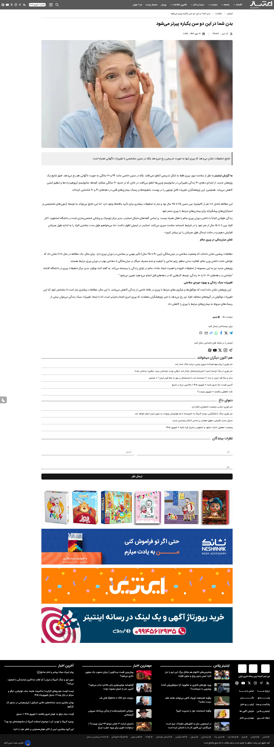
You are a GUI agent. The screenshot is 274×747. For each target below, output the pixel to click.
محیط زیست (151, 5)
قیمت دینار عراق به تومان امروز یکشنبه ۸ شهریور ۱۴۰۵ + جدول (45, 714)
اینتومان (254, 737)
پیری (214, 317)
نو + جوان (137, 5)
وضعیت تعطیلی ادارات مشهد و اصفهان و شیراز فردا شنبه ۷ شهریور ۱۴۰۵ (199, 427)
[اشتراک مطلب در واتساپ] (216, 335)
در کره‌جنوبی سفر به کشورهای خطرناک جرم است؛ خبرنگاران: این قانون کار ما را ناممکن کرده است (188, 726)
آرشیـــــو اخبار (247, 705)
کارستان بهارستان (163, 737)
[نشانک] (137, 547)
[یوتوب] (7, 4)
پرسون (193, 737)
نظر (228, 467)
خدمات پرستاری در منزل (96, 737)
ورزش (164, 5)
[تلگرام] (20, 4)
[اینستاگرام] (15, 4)
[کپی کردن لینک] (211, 334)
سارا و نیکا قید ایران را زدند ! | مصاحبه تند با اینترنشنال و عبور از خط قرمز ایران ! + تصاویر (191, 378)
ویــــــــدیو (264, 698)
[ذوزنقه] (137, 507)
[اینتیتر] (261, 4)
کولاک (147, 737)
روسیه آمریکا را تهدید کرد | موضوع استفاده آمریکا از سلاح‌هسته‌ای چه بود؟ (39, 722)
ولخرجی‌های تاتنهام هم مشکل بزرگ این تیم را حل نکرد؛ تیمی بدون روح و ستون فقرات (188, 674)
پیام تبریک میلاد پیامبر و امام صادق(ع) (55, 672)
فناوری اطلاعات (180, 5)
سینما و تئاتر (199, 5)
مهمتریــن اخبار (247, 718)
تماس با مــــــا (246, 691)
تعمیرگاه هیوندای (118, 737)
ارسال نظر (137, 476)
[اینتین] (137, 586)
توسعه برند (232, 737)
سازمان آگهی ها (247, 711)
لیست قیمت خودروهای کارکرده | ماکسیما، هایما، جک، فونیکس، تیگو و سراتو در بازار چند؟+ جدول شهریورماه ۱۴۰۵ (41, 693)
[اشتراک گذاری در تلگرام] (231, 334)
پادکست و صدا (263, 705)
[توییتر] (11, 4)
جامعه (227, 5)
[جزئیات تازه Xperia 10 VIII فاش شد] (144, 700)
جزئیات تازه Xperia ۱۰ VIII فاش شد (116, 698)
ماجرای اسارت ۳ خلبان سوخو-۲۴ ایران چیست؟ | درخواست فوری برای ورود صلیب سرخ (110, 726)
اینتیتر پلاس (221, 666)
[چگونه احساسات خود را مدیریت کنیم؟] (221, 713)
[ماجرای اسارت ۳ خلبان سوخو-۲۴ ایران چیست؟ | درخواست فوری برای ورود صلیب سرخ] (144, 726)
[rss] (24, 4)
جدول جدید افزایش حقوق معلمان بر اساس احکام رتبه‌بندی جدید (202, 421)
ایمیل (128, 452)
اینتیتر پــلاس (263, 711)
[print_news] (200, 333)
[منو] (51, 4)
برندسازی (205, 737)
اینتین (265, 737)
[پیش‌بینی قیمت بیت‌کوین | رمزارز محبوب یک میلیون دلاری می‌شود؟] (144, 674)
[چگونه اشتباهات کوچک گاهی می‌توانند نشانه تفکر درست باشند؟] (221, 700)
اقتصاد (239, 5)
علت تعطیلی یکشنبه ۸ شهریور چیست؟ (215, 392)
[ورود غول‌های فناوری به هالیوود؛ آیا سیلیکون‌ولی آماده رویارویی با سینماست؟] (221, 687)
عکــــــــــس (247, 698)
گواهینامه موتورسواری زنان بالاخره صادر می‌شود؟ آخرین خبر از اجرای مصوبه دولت (110, 687)
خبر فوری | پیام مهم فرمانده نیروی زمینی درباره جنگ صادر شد (204, 364)
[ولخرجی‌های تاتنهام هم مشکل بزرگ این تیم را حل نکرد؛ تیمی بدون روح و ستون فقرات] (221, 674)
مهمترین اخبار (142, 666)
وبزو (243, 737)
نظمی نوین (135, 737)
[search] (57, 4)
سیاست (214, 5)
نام (228, 452)
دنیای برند (218, 737)
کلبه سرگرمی (180, 737)
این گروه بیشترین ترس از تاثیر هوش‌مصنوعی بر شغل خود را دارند (43, 729)
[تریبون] (137, 625)
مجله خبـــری (263, 718)
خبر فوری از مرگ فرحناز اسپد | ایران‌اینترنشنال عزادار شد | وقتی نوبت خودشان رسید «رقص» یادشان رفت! (184, 371)
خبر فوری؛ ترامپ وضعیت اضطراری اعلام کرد (212, 407)
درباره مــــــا (263, 691)
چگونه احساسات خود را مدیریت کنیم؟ (193, 711)
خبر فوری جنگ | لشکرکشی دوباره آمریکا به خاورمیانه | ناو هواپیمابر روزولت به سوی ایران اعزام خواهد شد (184, 414)
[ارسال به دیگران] (206, 334)
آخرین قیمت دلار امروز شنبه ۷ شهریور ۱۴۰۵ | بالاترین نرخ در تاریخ (202, 385)
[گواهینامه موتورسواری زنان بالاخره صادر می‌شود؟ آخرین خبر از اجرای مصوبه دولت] (144, 687)
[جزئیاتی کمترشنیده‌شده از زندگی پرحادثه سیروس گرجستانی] (144, 713)
